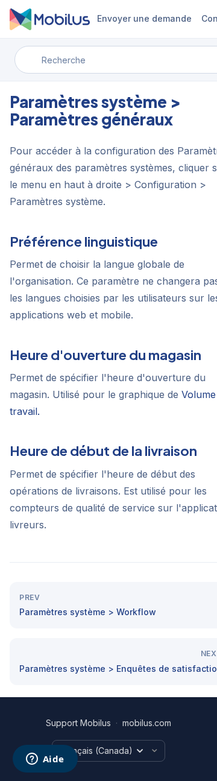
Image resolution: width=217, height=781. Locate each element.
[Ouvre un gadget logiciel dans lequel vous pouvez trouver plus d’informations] (45, 760)
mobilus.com (146, 723)
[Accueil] (50, 19)
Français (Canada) (96, 750)
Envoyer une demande (144, 18)
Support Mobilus (78, 723)
